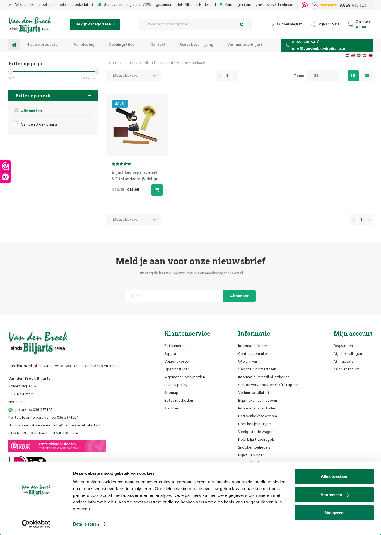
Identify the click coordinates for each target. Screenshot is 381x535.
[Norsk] (370, 55)
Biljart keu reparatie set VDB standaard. (175, 63)
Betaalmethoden (178, 400)
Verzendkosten (177, 361)
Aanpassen (331, 494)
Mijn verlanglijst (346, 369)
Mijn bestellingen (348, 354)
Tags (133, 63)
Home (117, 63)
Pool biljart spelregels (256, 440)
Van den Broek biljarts (39, 124)
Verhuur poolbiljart (244, 45)
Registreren (343, 346)
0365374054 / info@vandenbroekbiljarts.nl (319, 45)
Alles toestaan (334, 476)
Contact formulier (253, 354)
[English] (353, 55)
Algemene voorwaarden (184, 377)
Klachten (171, 408)
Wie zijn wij (247, 361)
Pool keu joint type (254, 424)
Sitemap (171, 393)
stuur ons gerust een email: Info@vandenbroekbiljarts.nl (54, 425)
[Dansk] (365, 55)
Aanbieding (84, 45)
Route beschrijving (196, 45)
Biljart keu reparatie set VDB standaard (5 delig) (135, 175)
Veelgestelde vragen (255, 432)
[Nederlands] (347, 55)
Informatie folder (252, 346)
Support (171, 354)
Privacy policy (175, 385)
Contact (158, 45)
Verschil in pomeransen (257, 369)
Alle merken (31, 111)
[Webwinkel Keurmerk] (57, 446)
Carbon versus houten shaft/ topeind (269, 385)
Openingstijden (122, 45)
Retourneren (174, 346)
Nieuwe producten (43, 45)
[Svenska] (359, 55)
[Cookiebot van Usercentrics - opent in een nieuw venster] (36, 524)
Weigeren (334, 512)
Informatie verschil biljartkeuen (264, 377)
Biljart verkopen (251, 455)
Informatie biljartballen (257, 408)
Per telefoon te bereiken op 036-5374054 (43, 417)
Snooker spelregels (254, 447)
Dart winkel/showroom (257, 416)
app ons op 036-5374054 (34, 410)
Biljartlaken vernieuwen (257, 400)
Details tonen (86, 524)
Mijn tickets (343, 361)
